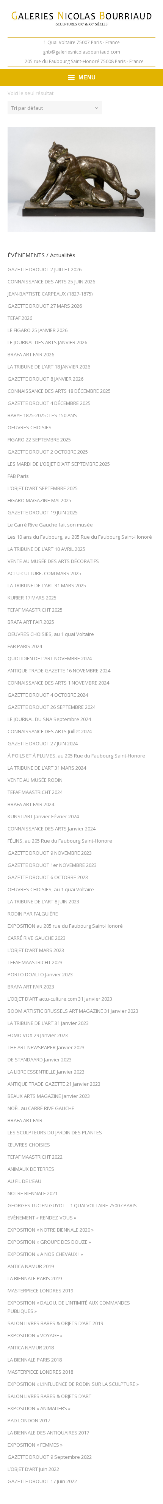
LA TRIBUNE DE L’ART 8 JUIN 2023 (43, 901)
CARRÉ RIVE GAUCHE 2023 (37, 938)
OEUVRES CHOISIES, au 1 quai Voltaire (51, 634)
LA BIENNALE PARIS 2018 (35, 1359)
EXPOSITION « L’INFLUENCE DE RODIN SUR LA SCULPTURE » (73, 1384)
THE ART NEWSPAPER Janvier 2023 (46, 1047)
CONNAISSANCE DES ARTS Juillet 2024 (50, 731)
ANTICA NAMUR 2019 (31, 1266)
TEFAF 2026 (20, 318)
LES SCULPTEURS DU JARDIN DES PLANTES (55, 1132)
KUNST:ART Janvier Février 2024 (43, 816)
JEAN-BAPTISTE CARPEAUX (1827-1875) (50, 293)
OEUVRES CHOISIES (30, 427)
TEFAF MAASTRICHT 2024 (35, 792)
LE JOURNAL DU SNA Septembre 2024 (49, 719)
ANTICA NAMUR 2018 (31, 1347)
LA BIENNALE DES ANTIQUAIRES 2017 (48, 1432)
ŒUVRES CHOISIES (29, 1144)
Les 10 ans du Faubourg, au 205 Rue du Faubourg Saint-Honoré (80, 536)
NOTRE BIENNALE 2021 (33, 1193)
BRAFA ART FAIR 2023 (31, 986)
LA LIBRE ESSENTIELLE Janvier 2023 (46, 1071)
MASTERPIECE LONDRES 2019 (40, 1290)
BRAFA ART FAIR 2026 (31, 354)
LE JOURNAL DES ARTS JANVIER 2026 (47, 342)
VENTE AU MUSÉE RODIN (35, 780)
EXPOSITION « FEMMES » (35, 1444)
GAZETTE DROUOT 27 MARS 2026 (45, 305)
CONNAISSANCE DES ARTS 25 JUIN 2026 (51, 281)
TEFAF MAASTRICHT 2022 (35, 1156)
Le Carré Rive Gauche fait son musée (50, 524)
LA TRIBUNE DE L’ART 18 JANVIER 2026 (49, 366)
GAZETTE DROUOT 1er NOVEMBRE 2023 (52, 865)
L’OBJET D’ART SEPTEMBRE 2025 (43, 488)
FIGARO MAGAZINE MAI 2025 (39, 500)
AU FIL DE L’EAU (24, 1181)
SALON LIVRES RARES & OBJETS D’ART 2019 (55, 1323)
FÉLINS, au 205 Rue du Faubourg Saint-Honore (60, 840)
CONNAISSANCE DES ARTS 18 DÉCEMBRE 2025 (59, 390)
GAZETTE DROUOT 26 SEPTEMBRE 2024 (52, 707)
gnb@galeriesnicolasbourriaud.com (81, 52)
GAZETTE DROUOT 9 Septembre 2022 (50, 1456)
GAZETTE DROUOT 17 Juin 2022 (42, 1481)
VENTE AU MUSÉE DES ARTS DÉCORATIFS (53, 561)
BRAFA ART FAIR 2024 (31, 804)
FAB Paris (18, 476)
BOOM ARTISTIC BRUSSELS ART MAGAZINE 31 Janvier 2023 (73, 1010)
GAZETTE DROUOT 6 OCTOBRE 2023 (48, 877)
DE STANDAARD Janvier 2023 (40, 1059)
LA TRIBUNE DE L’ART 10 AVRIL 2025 (46, 549)
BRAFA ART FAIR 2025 (31, 621)
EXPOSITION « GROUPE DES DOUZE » (49, 1241)
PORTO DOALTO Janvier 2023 (40, 974)
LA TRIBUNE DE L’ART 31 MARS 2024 (47, 767)
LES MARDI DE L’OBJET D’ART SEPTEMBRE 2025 (59, 463)
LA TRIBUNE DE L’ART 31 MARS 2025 (47, 585)
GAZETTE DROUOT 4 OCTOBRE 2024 (48, 694)
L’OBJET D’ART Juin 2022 (33, 1469)
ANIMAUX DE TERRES (31, 1169)
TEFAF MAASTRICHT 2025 (35, 609)
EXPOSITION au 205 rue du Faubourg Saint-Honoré (65, 925)
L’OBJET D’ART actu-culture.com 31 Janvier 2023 (60, 998)
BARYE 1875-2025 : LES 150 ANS (42, 415)
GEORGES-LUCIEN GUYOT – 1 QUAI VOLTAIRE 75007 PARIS (72, 1205)
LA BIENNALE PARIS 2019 (35, 1278)
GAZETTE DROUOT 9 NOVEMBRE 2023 (50, 852)
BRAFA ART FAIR (25, 1120)
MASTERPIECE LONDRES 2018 (40, 1371)
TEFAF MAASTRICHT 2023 (35, 962)
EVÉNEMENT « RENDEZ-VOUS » (42, 1217)
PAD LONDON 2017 (29, 1420)
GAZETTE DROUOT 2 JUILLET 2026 (45, 269)
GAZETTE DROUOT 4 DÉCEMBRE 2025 (49, 403)
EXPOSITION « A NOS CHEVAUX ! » (45, 1254)
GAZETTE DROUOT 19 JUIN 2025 (43, 512)
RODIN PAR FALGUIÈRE (33, 913)
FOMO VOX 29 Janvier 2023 (38, 1035)
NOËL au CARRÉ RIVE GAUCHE (41, 1108)
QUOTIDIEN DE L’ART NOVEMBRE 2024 (50, 658)
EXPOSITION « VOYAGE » (35, 1335)
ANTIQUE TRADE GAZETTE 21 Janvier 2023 (54, 1083)
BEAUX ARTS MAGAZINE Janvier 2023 (49, 1096)
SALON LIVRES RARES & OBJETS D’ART (49, 1396)
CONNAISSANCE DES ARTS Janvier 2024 (52, 828)
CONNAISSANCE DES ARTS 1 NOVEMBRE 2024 (58, 682)
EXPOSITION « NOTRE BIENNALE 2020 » (51, 1229)
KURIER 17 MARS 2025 (32, 597)
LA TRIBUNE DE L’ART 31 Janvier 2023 (48, 1023)
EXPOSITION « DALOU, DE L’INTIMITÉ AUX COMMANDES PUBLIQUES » (69, 1306)
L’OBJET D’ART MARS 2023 (36, 950)
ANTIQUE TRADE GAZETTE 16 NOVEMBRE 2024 (59, 670)
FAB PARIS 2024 (25, 646)
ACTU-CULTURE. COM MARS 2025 (44, 573)
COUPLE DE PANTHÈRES (82, 182)
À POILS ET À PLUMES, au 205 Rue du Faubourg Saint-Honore (76, 755)
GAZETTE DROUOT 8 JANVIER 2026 (45, 378)
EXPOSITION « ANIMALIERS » (39, 1408)
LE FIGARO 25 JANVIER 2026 (37, 330)
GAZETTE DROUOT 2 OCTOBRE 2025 (48, 451)
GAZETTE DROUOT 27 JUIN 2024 (43, 743)
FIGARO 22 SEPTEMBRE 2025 (39, 439)
